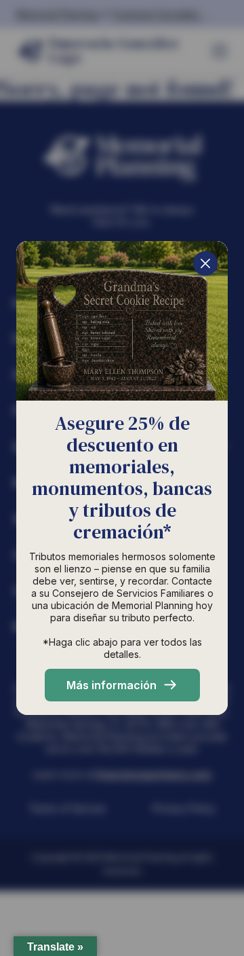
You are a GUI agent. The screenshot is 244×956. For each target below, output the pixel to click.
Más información (111, 685)
